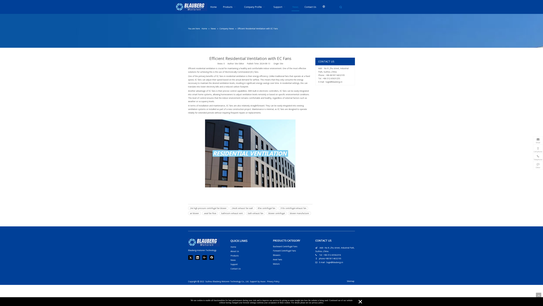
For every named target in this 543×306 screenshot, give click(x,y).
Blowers (276, 255)
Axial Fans (277, 259)
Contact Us (235, 268)
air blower (194, 213)
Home (233, 247)
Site (281, 63)
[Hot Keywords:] (341, 7)
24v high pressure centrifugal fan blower (208, 208)
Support (234, 264)
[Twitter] (190, 257)
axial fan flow (210, 213)
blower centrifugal (276, 213)
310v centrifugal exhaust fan (293, 208)
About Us (234, 251)
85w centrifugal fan (266, 208)
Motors (276, 264)
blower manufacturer (299, 213)
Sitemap (350, 281)
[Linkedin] (197, 257)
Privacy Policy (273, 281)
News (233, 260)
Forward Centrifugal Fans (284, 250)
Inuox (262, 281)
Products (234, 255)
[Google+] (204, 257)
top (538, 295)
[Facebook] (211, 257)
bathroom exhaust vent (232, 213)
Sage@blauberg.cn (334, 81)
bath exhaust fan (255, 213)
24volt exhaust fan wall (242, 208)
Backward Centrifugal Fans (285, 246)
